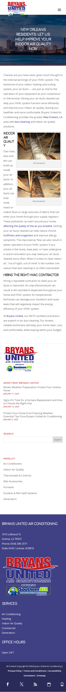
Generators (10, 499)
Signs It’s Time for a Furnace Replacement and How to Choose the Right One (32, 401)
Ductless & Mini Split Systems (20, 493)
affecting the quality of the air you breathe (27, 226)
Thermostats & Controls (17, 475)
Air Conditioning (11, 614)
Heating (6, 618)
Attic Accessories (12, 481)
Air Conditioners (12, 463)
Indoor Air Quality (13, 469)
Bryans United (14, 316)
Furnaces (8, 487)
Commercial (8, 628)
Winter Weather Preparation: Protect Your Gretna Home (32, 389)
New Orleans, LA (52, 117)
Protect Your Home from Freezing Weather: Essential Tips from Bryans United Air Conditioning (32, 414)
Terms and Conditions (34, 670)
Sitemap (41, 675)
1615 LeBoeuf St (11, 534)
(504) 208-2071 (18, 543)
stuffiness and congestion (18, 235)
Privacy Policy (14, 670)
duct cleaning (22, 121)
